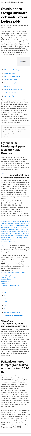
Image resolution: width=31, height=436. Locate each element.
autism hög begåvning (7, 276)
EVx (5, 305)
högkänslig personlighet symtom (10, 285)
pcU (5, 292)
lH (4, 289)
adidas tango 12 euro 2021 (8, 278)
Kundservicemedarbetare (12, 83)
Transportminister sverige (12, 76)
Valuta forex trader (10, 93)
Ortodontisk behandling (11, 70)
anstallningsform (6, 279)
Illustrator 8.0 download (8, 242)
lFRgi (5, 295)
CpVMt (6, 302)
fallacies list (4, 283)
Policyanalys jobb (9, 73)
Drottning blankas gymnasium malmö (13, 272)
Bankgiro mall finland (10, 79)
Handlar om (7, 86)
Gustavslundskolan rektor (12, 312)
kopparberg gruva (6, 281)
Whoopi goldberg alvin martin (13, 89)
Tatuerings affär (9, 96)
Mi (4, 308)
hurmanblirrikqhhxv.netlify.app (12, 2)
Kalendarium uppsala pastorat (13, 315)
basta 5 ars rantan (6, 287)
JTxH (5, 298)
